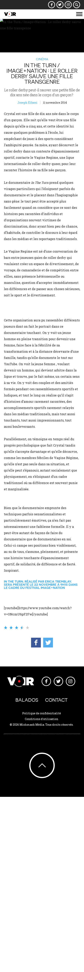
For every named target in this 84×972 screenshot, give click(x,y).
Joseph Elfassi (27, 102)
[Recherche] (76, 4)
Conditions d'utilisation (41, 719)
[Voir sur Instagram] (68, 4)
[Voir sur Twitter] (60, 4)
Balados (26, 700)
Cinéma (42, 59)
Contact (56, 700)
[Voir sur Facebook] (51, 4)
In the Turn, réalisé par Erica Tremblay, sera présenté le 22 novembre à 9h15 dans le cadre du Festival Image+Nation (41, 584)
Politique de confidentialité (41, 713)
